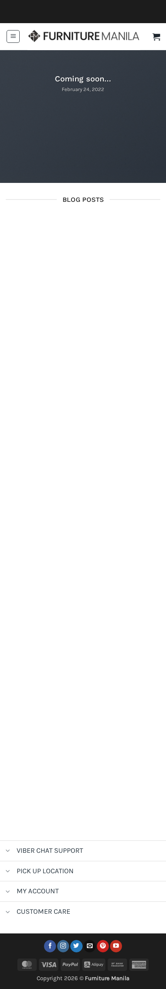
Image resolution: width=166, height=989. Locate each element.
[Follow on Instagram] (63, 946)
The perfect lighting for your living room (83, 775)
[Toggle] (8, 851)
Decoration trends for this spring (83, 362)
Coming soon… (83, 226)
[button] (13, 36)
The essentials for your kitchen (83, 500)
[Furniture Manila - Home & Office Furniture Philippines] (84, 36)
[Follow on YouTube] (116, 946)
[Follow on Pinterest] (103, 946)
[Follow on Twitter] (76, 946)
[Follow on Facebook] (50, 946)
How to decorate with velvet (83, 637)
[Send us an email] (89, 946)
